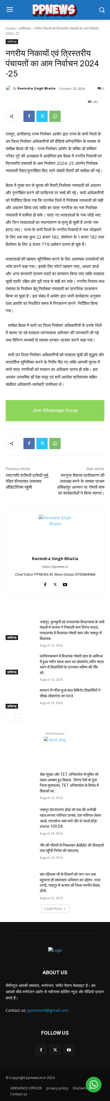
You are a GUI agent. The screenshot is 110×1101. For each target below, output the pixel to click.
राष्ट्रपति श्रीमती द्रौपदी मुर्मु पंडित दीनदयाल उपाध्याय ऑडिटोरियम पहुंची (27, 481)
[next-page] (18, 718)
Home (11, 28)
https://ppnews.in (55, 567)
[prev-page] (9, 718)
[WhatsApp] (55, 116)
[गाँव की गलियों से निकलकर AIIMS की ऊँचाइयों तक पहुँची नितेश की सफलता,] (20, 853)
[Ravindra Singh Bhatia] (9, 88)
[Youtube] (65, 583)
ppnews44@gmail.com (48, 1010)
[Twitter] (42, 116)
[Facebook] (29, 116)
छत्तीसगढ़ (24, 28)
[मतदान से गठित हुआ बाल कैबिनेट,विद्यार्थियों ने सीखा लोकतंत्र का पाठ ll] (20, 698)
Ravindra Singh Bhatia (36, 88)
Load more (53, 908)
